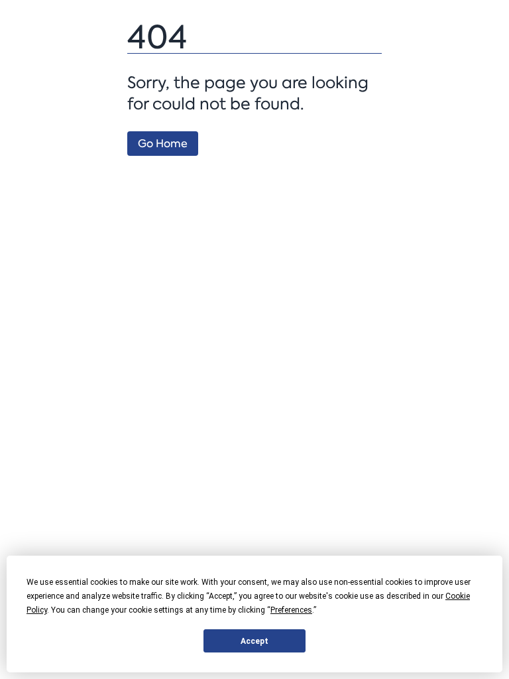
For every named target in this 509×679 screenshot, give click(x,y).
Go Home (163, 144)
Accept (254, 641)
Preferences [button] (291, 610)
